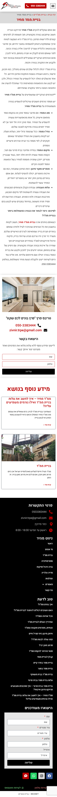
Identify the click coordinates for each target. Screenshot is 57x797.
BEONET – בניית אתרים (28, 794)
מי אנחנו (49, 549)
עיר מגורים (44, 727)
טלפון (47, 739)
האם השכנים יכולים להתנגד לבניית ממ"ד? (33, 610)
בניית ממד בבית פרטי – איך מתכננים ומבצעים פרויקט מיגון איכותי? (32, 687)
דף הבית (52, 14)
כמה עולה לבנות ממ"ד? (42, 639)
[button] (52, 5)
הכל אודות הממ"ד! (44, 616)
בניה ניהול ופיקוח (45, 567)
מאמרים (49, 584)
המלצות (49, 578)
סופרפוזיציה (47, 561)
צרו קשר (49, 590)
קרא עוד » (47, 424)
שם (48, 716)
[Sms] (26, 776)
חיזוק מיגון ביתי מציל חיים (41, 633)
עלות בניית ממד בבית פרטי (40, 680)
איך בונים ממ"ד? (45, 604)
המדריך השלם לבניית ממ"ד (40, 622)
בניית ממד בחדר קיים (43, 663)
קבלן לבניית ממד (45, 657)
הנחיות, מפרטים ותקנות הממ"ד (39, 628)
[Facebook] (49, 776)
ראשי (50, 543)
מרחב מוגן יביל (46, 645)
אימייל (46, 750)
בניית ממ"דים (39, 14)
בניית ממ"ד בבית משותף (41, 674)
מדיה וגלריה (47, 572)
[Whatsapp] (33, 776)
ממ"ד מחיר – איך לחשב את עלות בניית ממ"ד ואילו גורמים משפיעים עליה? (28, 402)
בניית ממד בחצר (45, 668)
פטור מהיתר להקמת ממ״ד (41, 651)
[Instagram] (41, 776)
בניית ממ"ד (44, 466)
